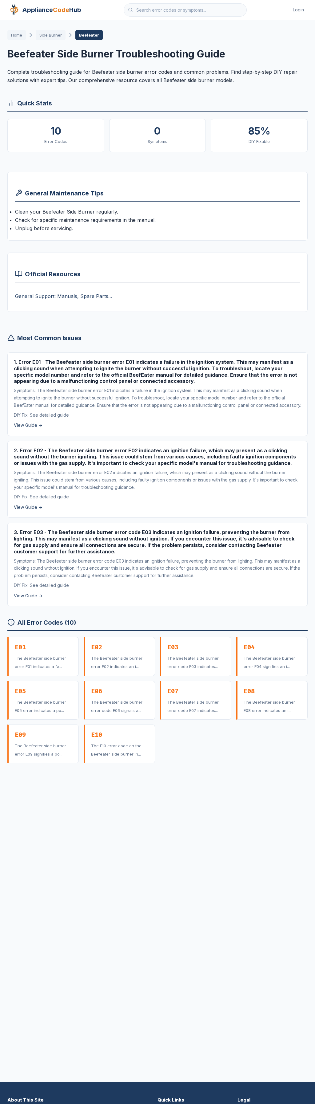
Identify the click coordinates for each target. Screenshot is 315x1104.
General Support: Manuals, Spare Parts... (63, 296)
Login (298, 9)
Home (16, 35)
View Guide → (28, 425)
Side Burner (50, 35)
